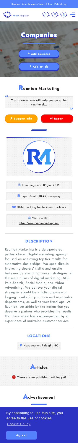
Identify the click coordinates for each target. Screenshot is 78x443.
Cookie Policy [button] (19, 424)
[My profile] (64, 14)
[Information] (54, 14)
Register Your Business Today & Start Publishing (39, 4)
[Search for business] (46, 14)
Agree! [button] (21, 435)
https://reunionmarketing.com (39, 223)
